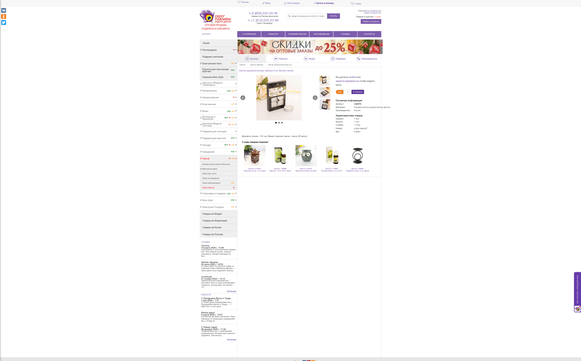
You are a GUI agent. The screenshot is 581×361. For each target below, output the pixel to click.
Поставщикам (321, 34)
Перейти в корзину (371, 21)
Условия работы (297, 34)
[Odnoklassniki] (4, 16)
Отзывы (345, 34)
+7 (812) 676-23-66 (265, 20)
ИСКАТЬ (333, 16)
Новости (273, 34)
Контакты (369, 34)
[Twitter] (4, 22)
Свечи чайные (256, 65)
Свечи (242, 65)
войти (352, 77)
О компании (249, 34)
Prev (242, 97)
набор (339, 92)
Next (315, 97)
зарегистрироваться (347, 81)
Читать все (231, 291)
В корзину (358, 92)
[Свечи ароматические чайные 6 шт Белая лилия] (279, 97)
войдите (373, 11)
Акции (206, 43)
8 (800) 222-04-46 (265, 13)
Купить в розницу (325, 3)
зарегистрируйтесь (372, 12)
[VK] (4, 10)
